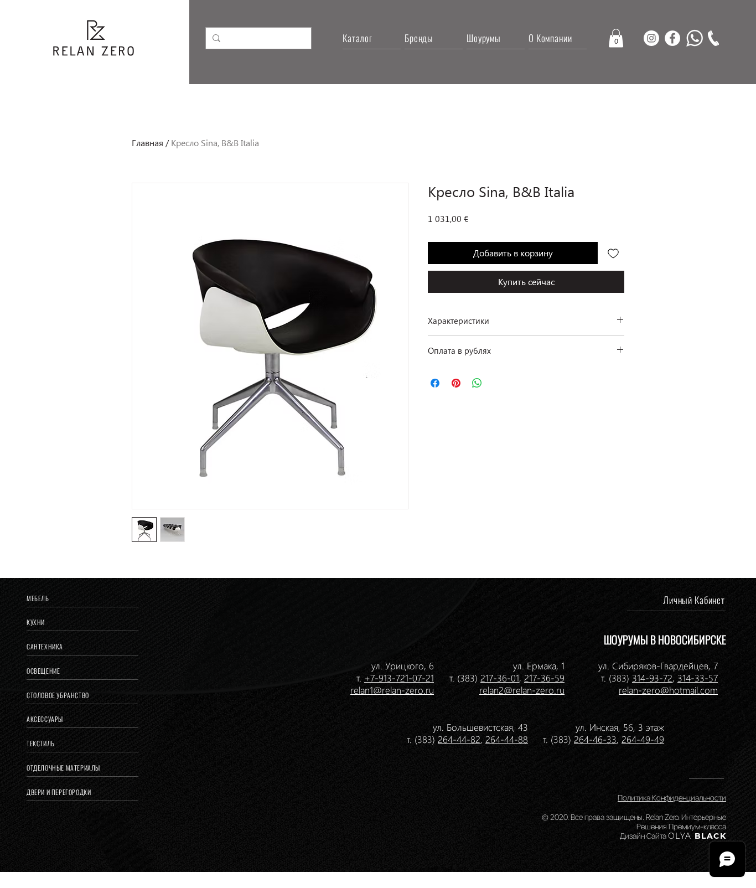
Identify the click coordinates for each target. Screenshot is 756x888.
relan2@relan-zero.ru (522, 690)
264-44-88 (506, 739)
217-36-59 (544, 678)
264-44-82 (459, 739)
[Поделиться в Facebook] (435, 383)
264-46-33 (595, 739)
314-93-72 (652, 678)
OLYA (680, 836)
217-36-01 (499, 678)
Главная (147, 142)
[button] (616, 38)
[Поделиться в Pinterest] (456, 383)
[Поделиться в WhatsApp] (477, 383)
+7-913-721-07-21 (399, 678)
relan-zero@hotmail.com (668, 690)
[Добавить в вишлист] (613, 253)
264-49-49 (643, 739)
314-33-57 (697, 678)
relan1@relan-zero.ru (392, 690)
